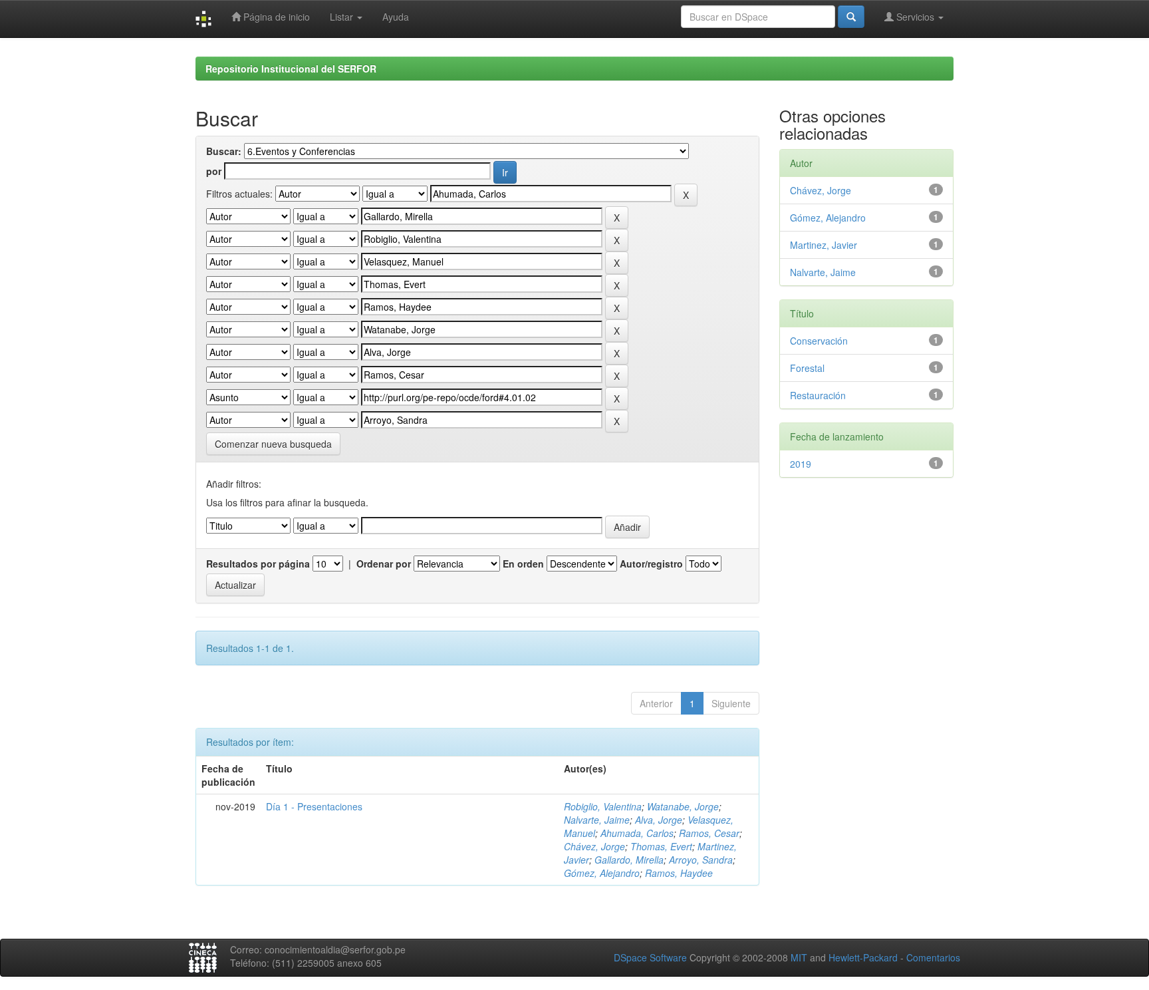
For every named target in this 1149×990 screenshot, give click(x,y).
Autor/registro (651, 563)
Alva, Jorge (658, 819)
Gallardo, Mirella (629, 859)
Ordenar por (383, 563)
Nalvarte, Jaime (597, 819)
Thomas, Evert (661, 846)
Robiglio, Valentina (603, 806)
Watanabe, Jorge (683, 806)
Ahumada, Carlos (637, 833)
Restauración (818, 395)
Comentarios (933, 957)
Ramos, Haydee (679, 873)
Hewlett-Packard (863, 957)
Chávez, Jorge (594, 846)
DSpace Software (650, 957)
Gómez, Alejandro (602, 873)
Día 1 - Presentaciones (314, 806)
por (213, 171)
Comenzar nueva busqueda (273, 443)
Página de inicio (275, 16)
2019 (800, 463)
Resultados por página (258, 563)
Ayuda (395, 16)
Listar (343, 16)
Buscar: (223, 151)
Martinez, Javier (823, 244)
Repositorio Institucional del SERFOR (290, 68)
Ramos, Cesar (709, 833)
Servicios (915, 16)
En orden (523, 563)
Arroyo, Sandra (701, 859)
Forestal (807, 368)
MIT (799, 957)
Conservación (819, 340)
